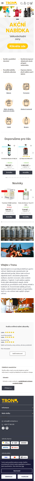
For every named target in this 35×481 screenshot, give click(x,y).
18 (26, 221)
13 (19, 221)
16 (23, 221)
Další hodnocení (18, 354)
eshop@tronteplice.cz (11, 421)
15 (22, 221)
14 (28, 177)
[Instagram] (7, 428)
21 (30, 221)
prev (2, 152)
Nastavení (17, 471)
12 (25, 177)
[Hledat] (21, 3)
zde (23, 466)
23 (33, 221)
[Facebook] (3, 428)
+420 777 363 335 (9, 424)
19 (27, 221)
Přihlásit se (8, 388)
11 (23, 177)
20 (29, 221)
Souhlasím (24, 477)
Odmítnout (8, 477)
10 (22, 177)
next (33, 152)
